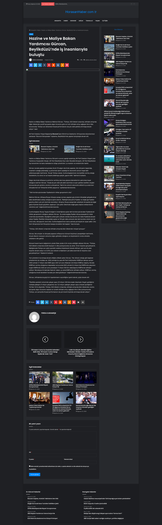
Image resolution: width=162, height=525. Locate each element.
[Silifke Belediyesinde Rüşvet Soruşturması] (39, 377)
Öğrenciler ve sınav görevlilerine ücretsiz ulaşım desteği (123, 149)
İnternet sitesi (68, 459)
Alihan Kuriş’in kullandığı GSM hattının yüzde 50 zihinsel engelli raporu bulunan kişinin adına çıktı (118, 113)
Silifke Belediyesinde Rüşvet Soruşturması (67, 4)
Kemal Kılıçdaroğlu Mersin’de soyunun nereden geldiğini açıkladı (86, 407)
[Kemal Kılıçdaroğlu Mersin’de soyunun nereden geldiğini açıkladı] (86, 398)
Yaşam (97, 20)
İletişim (105, 20)
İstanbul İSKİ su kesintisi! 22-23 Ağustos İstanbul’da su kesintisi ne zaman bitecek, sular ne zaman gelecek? (62, 408)
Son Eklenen (118, 29)
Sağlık (81, 20)
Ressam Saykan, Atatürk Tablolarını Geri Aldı (124, 37)
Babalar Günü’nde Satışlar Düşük (122, 168)
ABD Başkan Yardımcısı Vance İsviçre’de (62, 386)
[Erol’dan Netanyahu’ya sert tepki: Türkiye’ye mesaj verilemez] (109, 205)
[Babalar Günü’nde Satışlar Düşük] (109, 169)
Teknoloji (89, 20)
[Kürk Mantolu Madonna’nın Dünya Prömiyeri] (86, 377)
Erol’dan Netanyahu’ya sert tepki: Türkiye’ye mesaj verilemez (123, 205)
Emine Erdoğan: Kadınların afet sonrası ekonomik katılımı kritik (124, 122)
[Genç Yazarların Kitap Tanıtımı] (109, 177)
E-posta (32, 459)
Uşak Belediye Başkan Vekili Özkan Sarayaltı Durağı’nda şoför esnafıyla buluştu (123, 186)
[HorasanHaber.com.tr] (81, 12)
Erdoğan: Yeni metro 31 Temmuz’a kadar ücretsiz (123, 131)
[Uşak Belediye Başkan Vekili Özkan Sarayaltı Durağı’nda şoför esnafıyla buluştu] (109, 186)
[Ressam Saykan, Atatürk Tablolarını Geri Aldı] (34, 148)
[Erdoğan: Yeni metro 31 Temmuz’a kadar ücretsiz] (109, 132)
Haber (66, 20)
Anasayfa (57, 20)
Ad (30, 452)
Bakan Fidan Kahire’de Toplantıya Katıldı (36, 406)
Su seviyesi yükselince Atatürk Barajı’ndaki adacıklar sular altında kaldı (124, 159)
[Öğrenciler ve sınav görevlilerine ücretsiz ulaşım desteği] (109, 149)
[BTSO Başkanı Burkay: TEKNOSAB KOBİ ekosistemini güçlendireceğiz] (109, 214)
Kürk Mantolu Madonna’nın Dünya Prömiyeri (85, 386)
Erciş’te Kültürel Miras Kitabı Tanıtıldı (123, 139)
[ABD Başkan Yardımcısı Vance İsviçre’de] (62, 377)
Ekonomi (73, 20)
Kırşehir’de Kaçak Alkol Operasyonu (123, 196)
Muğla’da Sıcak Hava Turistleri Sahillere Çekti (124, 46)
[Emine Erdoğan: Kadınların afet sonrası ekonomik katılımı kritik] (109, 123)
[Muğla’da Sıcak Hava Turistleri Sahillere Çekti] (69, 148)
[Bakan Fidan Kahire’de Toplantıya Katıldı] (39, 398)
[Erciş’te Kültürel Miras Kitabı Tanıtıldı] (109, 141)
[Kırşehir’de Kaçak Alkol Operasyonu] (109, 197)
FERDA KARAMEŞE (37, 60)
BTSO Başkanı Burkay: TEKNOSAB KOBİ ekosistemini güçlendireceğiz (123, 215)
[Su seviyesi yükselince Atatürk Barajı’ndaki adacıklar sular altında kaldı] (109, 158)
